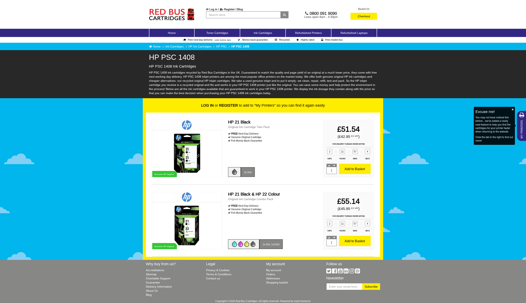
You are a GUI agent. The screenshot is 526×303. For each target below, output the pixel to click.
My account (273, 270)
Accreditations (155, 270)
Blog (240, 9)
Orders (270, 274)
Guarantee (153, 282)
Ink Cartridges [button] (263, 33)
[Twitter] (328, 272)
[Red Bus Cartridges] (172, 9)
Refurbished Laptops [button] (354, 33)
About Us (152, 290)
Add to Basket (355, 169)
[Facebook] (334, 272)
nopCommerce (302, 301)
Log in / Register (222, 9)
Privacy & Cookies (218, 270)
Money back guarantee (255, 39)
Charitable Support (158, 278)
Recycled (284, 39)
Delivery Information (159, 286)
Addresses (273, 278)
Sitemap (151, 274)
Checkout (364, 16)
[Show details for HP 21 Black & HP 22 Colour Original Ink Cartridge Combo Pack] (187, 225)
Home (172, 33)
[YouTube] (340, 272)
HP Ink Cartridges (199, 46)
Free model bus (334, 39)
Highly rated (307, 39)
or (219, 105)
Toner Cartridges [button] (217, 33)
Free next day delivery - (209, 39)
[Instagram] (351, 272)
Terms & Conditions (218, 274)
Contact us (213, 278)
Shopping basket (277, 282)
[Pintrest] (357, 272)
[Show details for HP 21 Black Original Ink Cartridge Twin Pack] (187, 153)
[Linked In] (346, 272)
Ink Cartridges (174, 46)
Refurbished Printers (308, 33)
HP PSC (221, 46)
